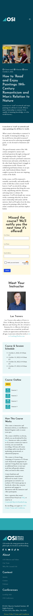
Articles (5, 577)
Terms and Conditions (21, 614)
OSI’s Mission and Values (11, 560)
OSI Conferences (8, 598)
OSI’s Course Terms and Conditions (15, 507)
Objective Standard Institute (9, 19)
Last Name (6, 244)
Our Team (6, 563)
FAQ (23, 498)
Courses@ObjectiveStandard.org (15, 502)
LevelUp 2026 (7, 595)
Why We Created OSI (10, 567)
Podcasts (5, 584)
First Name (7, 235)
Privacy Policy (8, 614)
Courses (5, 581)
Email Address (7, 253)
